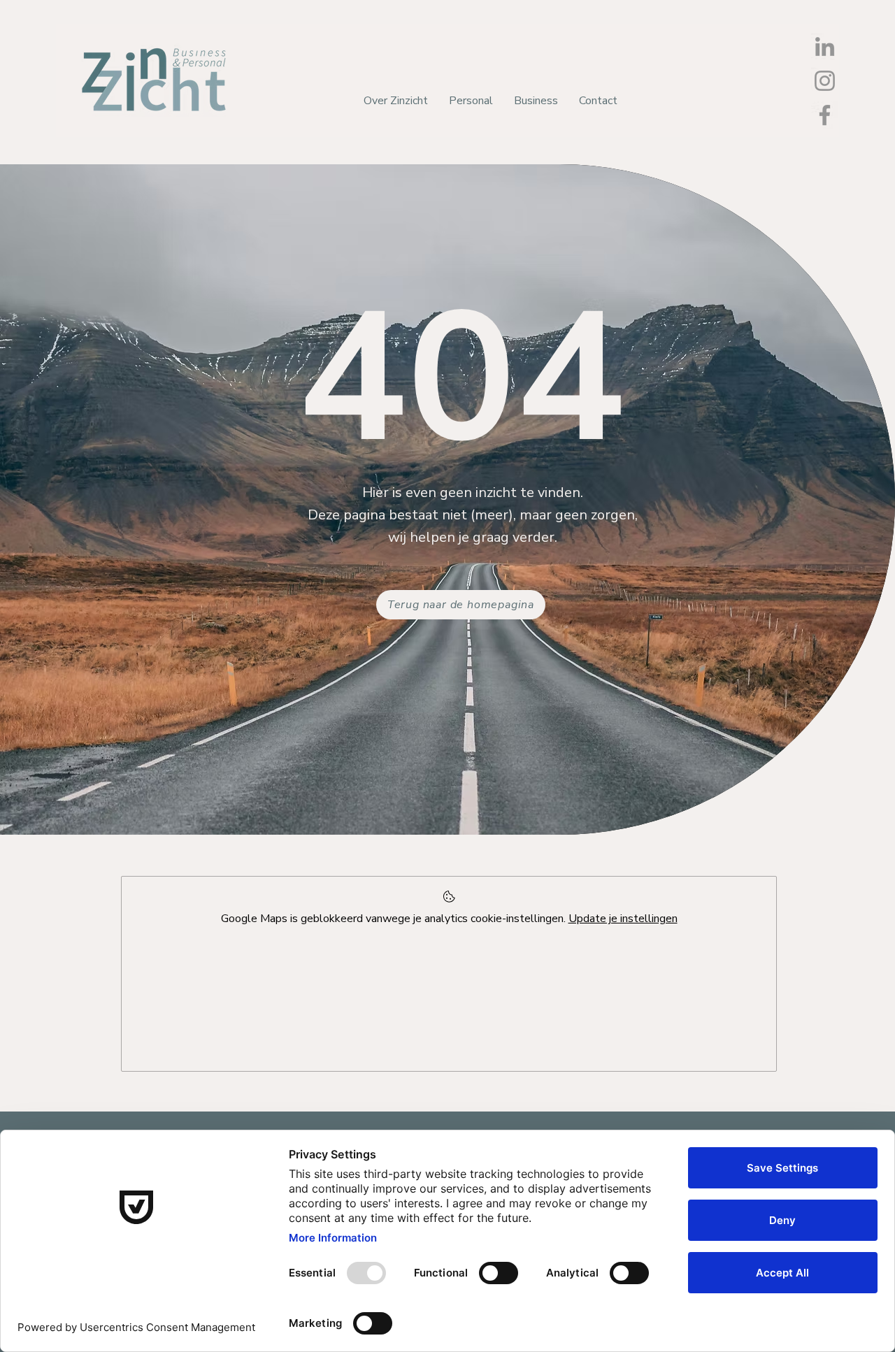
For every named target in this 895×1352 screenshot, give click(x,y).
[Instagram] (824, 80)
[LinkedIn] (824, 46)
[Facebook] (824, 115)
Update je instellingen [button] (623, 918)
